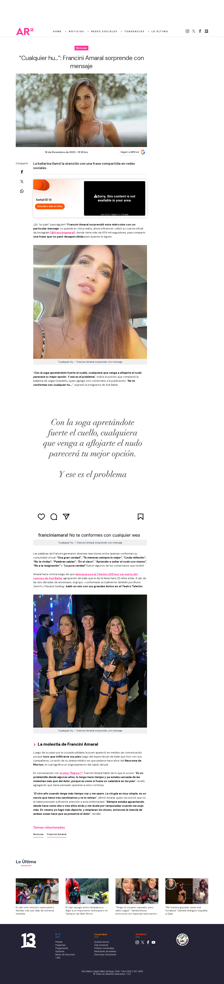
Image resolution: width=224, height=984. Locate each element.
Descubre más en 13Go (49, 206)
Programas (60, 945)
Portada (58, 942)
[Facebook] (200, 32)
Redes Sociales (104, 31)
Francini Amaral (56, 834)
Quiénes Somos (101, 942)
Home (57, 31)
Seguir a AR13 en (130, 152)
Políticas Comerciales (104, 948)
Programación (61, 948)
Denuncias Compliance (105, 954)
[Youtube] (153, 943)
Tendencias (134, 31)
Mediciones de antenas (105, 951)
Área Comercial (101, 945)
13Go (57, 957)
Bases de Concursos (65, 954)
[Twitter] (193, 32)
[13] (206, 32)
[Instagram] (187, 32)
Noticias (76, 31)
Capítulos (59, 951)
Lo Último (160, 31)
